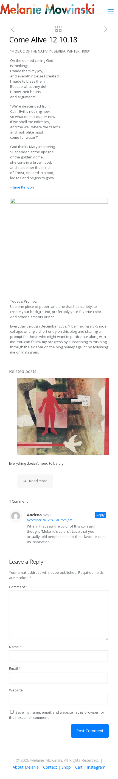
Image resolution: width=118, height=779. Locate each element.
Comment (18, 586)
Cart (79, 767)
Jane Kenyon (23, 187)
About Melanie (26, 767)
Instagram (96, 767)
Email (15, 668)
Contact (50, 767)
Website (16, 690)
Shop (66, 767)
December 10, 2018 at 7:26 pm (49, 520)
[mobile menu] (110, 11)
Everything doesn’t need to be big (36, 463)
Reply (100, 515)
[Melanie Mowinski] (47, 8)
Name (15, 646)
